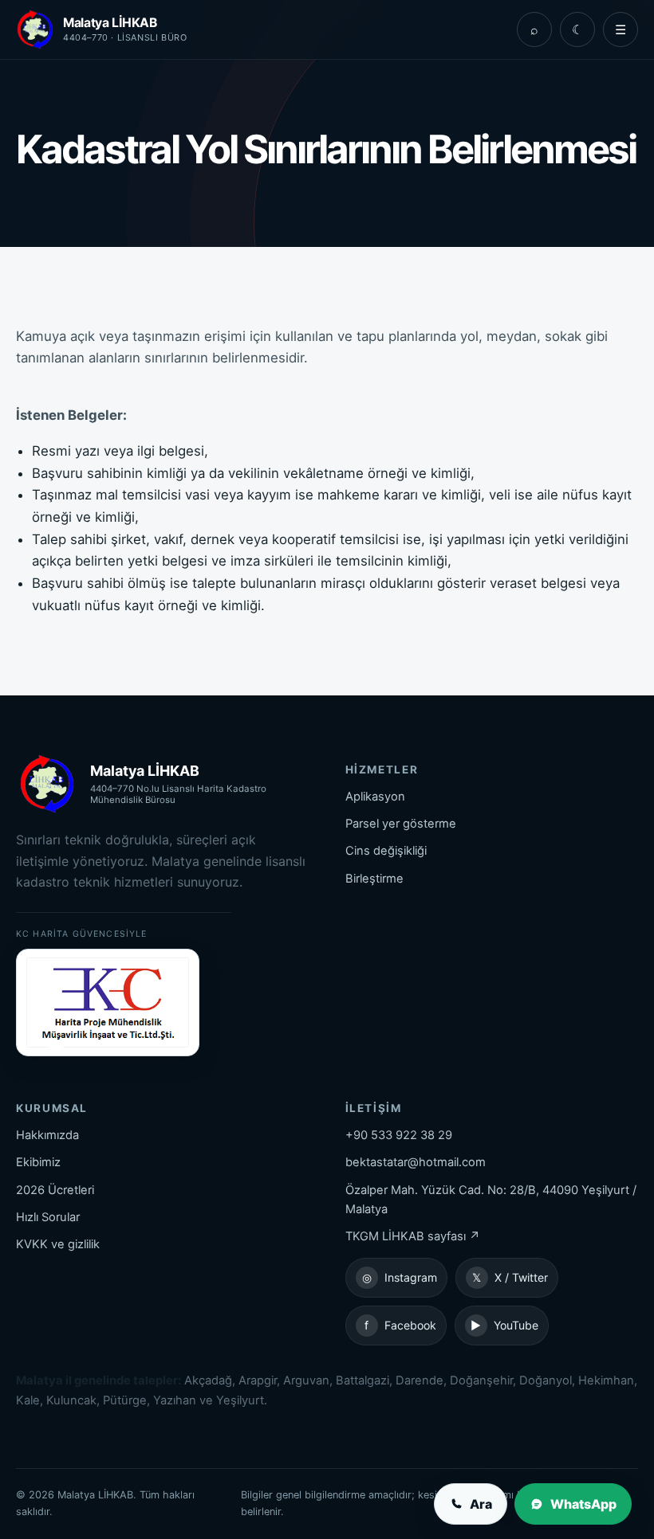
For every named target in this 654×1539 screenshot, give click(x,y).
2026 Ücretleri (55, 1190)
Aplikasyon (375, 796)
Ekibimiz (38, 1162)
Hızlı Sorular (48, 1217)
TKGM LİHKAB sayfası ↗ (412, 1236)
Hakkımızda (47, 1135)
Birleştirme (374, 878)
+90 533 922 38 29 (398, 1135)
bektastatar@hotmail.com (415, 1162)
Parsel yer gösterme (400, 823)
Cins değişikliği (386, 851)
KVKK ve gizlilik (58, 1244)
